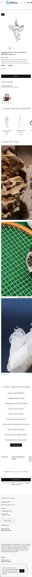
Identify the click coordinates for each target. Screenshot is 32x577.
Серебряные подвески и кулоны (16, 398)
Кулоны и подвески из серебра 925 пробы (16, 434)
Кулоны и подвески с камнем (16, 408)
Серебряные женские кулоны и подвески (16, 440)
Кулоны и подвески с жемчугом (16, 429)
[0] (27, 2)
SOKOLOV (18, 9)
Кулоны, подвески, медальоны (8, 9)
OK (22, 571)
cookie (16, 569)
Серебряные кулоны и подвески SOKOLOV (16, 403)
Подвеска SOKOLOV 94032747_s (7, 131)
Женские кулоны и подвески (16, 414)
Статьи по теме (10, 142)
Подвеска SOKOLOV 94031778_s (21, 131)
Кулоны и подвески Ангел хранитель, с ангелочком (16, 424)
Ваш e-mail (3, 68)
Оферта (3, 557)
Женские (24, 9)
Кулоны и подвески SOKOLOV (16, 393)
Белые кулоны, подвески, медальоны (16, 419)
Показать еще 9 (16, 445)
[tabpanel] (16, 29)
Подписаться (16, 479)
